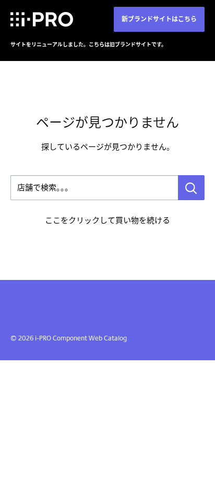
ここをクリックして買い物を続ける (107, 220)
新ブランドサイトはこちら (159, 19)
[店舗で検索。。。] (191, 187)
